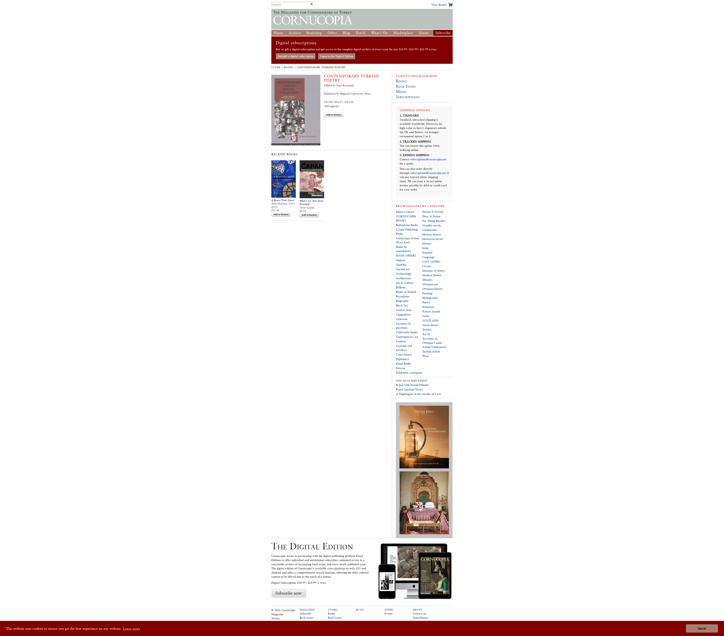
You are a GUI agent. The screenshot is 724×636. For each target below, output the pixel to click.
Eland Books (403, 363)
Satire (425, 316)
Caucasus (402, 319)
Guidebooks (429, 229)
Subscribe (443, 33)
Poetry (426, 302)
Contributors (420, 617)
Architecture (403, 278)
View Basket (439, 4)
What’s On (379, 33)
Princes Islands (431, 311)
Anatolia (401, 264)
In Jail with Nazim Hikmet (412, 384)
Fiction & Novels (432, 211)
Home (278, 33)
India (425, 248)
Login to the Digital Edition (336, 56)
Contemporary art (407, 336)
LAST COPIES (431, 261)
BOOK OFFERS (406, 255)
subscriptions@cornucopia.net (428, 159)
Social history (430, 325)
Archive (295, 33)
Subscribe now (288, 593)
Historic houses (431, 234)
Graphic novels (431, 225)
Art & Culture (404, 282)
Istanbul (427, 252)
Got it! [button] (702, 628)
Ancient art (403, 269)
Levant (426, 266)
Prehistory (428, 306)
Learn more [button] (131, 629)
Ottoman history (432, 288)
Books (289, 67)
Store (276, 67)
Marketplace (403, 33)
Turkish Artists (431, 351)
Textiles (427, 329)
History (427, 243)
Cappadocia (403, 314)
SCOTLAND (430, 320)
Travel (360, 33)
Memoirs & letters (433, 270)
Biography (402, 300)
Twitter (275, 618)
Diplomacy (402, 359)
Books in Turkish (406, 291)
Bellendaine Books (407, 225)
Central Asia (403, 309)
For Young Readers (434, 220)
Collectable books (407, 332)
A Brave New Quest (282, 200)
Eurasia (400, 368)
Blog (346, 33)
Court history (404, 354)
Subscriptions (408, 97)
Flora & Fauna (431, 216)
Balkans (401, 287)
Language (428, 257)
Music (401, 91)
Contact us (419, 613)
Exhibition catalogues (409, 372)
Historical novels (432, 239)
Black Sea (402, 305)
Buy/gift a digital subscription (296, 56)
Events (388, 613)
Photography (430, 297)
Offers (332, 33)
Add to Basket (333, 114)
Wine (425, 356)
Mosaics (427, 279)
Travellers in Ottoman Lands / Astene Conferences (434, 342)
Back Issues (406, 86)
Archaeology (404, 273)
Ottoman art (430, 284)
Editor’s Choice (405, 211)
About (423, 33)
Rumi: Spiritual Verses (409, 389)
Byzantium (402, 296)
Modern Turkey (431, 275)
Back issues (306, 617)
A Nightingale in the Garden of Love (418, 393)
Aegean (400, 260)
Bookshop (314, 33)
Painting (427, 293)
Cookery (401, 341)
